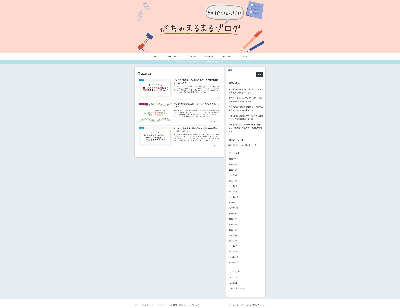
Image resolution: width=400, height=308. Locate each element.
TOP (138, 305)
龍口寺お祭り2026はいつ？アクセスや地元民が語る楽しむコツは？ (246, 91)
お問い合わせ (183, 305)
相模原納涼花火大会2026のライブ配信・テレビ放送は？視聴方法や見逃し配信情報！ (246, 128)
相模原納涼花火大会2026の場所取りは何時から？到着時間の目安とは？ (246, 117)
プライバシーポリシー (149, 305)
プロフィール (163, 305)
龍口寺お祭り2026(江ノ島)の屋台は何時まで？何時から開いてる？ (245, 100)
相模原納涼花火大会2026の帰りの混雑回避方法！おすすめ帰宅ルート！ (246, 108)
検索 (230, 70)
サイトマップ (194, 305)
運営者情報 (173, 305)
